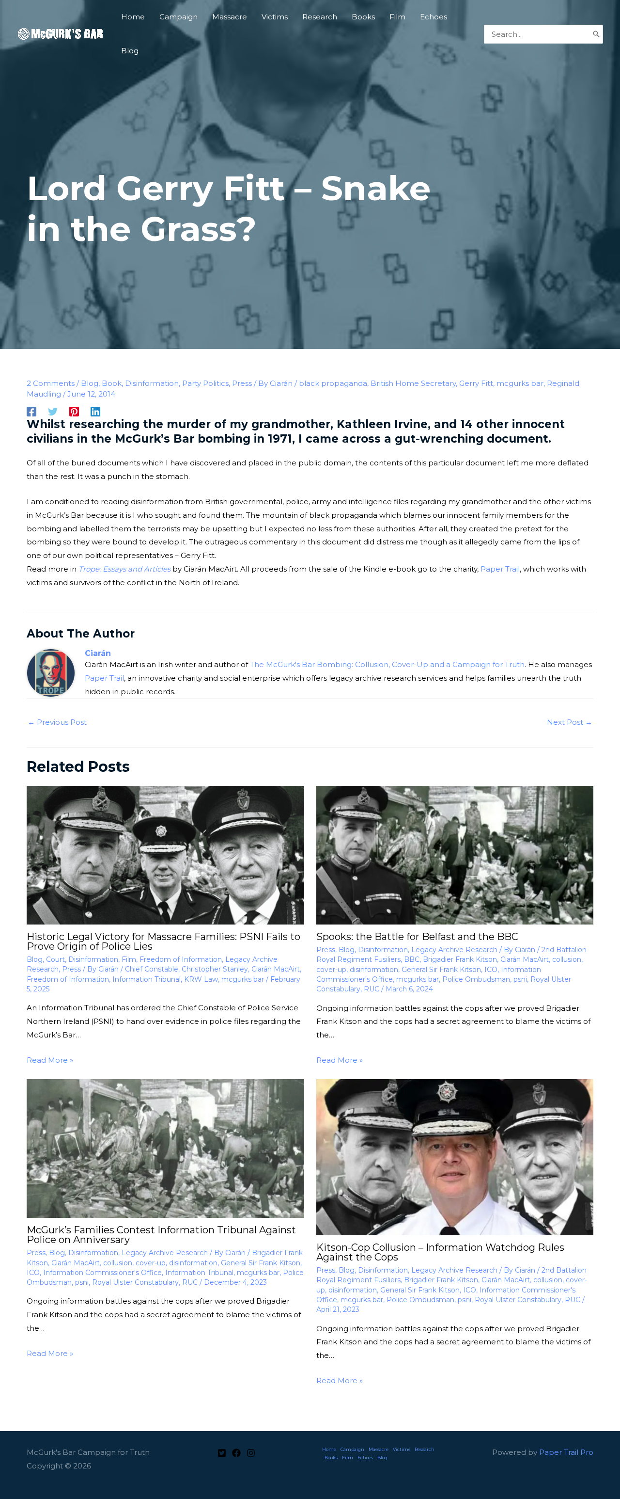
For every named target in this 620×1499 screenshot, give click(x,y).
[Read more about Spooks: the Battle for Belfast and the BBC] (455, 854)
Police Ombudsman (476, 979)
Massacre (378, 1449)
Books (331, 1457)
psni (520, 979)
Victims (401, 1449)
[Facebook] (31, 411)
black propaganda (333, 383)
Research (424, 1449)
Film (129, 959)
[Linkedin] (95, 411)
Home (329, 1449)
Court (55, 959)
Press (242, 383)
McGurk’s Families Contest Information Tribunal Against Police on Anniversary (161, 1234)
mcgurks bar (519, 383)
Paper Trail (500, 569)
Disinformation (152, 383)
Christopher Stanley (215, 969)
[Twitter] (53, 411)
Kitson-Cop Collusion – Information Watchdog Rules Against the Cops (440, 1252)
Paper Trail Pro (566, 1452)
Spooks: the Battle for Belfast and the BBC (417, 936)
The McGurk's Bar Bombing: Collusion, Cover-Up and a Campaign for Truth (387, 664)
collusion (566, 959)
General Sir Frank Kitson (441, 969)
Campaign (352, 1449)
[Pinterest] (74, 411)
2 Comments (51, 383)
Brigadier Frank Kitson (460, 959)
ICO (490, 969)
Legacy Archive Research (454, 949)
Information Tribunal (146, 979)
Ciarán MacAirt (275, 969)
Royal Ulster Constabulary (135, 1282)
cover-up (331, 969)
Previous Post (57, 722)
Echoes (365, 1457)
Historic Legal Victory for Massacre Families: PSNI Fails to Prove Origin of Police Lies (163, 941)
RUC (371, 989)
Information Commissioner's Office (102, 1272)
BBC (411, 959)
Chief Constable (151, 969)
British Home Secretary (413, 383)
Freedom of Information (181, 959)
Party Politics (205, 383)
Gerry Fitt (476, 383)
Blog (89, 383)
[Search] (596, 34)
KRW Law (201, 979)
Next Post (569, 722)
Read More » (50, 1060)
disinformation (374, 969)
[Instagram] (251, 1453)
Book (112, 383)
